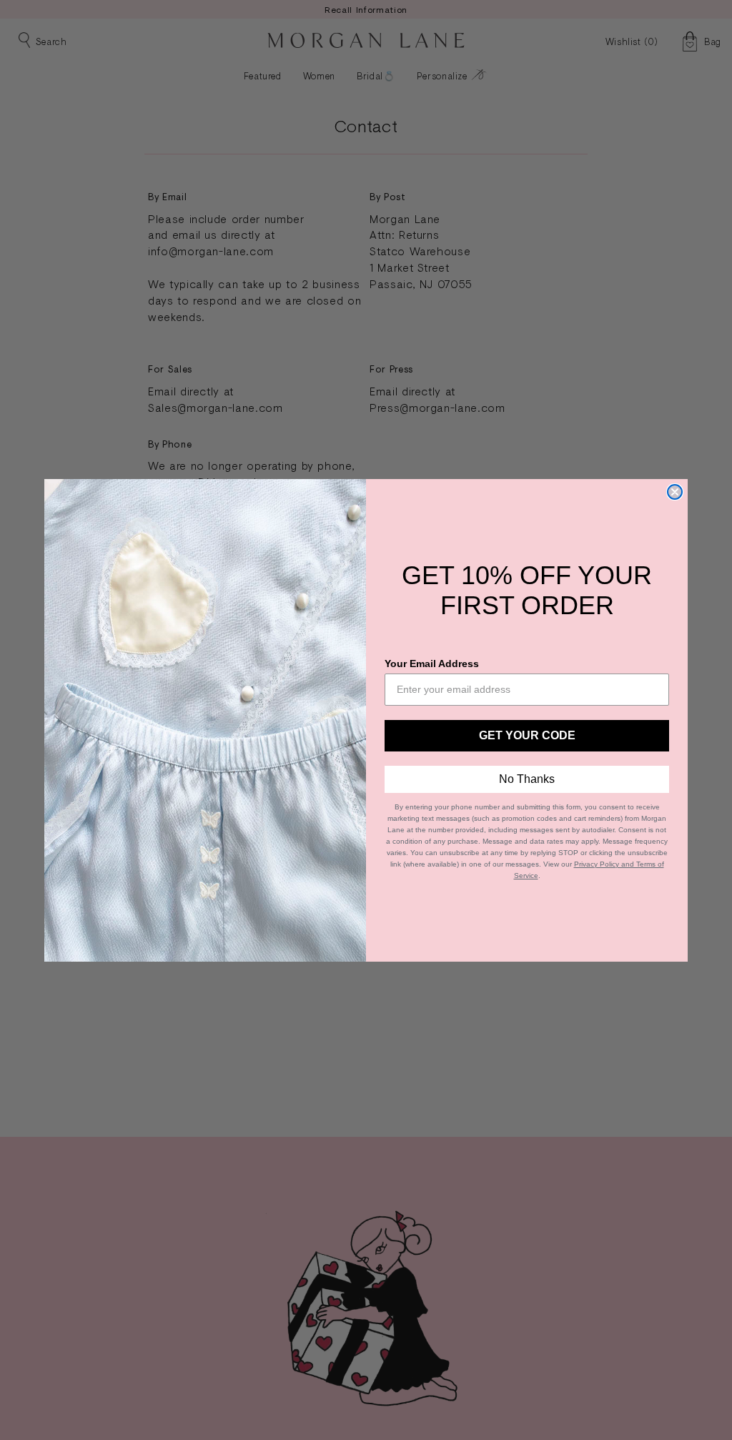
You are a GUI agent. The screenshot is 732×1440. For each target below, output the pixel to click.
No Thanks (527, 779)
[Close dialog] (675, 492)
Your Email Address (432, 663)
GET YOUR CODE (527, 735)
